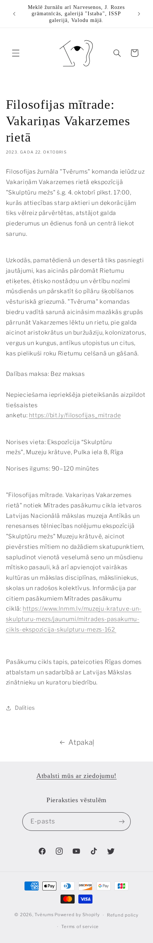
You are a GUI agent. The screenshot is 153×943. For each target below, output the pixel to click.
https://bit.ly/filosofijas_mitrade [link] (75, 415)
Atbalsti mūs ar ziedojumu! (76, 775)
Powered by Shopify (77, 915)
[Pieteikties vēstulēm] (121, 821)
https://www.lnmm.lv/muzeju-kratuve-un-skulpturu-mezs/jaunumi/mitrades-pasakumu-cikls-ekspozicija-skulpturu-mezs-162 (73, 619)
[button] (15, 52)
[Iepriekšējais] (14, 14)
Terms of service (80, 926)
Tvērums (44, 915)
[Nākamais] (139, 14)
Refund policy (123, 915)
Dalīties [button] (25, 708)
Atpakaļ (81, 742)
